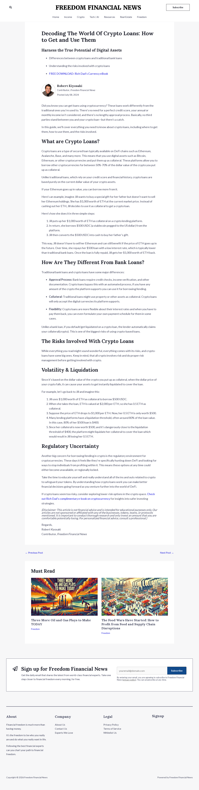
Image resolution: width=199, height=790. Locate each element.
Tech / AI (94, 16)
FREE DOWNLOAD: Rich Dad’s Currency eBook (79, 73)
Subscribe (177, 670)
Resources (109, 16)
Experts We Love (64, 732)
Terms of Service (112, 728)
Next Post (167, 552)
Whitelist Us (110, 732)
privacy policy (129, 680)
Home (55, 16)
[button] (10, 7)
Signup (158, 716)
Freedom (142, 16)
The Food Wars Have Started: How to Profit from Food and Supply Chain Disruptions (130, 624)
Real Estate (126, 16)
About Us (60, 724)
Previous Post (34, 552)
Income (68, 16)
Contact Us (61, 728)
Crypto (81, 16)
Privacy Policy (111, 724)
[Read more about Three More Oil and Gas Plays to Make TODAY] (64, 596)
